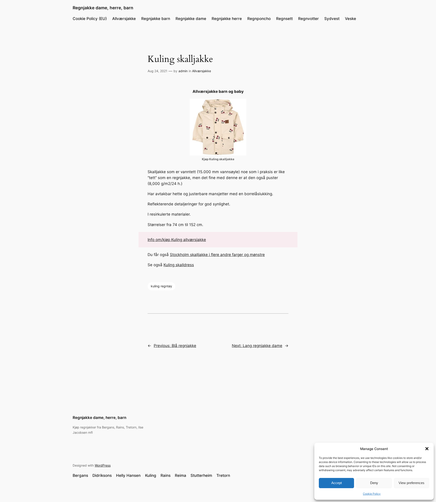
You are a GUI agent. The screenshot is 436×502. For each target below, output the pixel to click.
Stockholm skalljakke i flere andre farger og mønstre (217, 254)
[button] (427, 448)
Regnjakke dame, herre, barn (103, 7)
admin (183, 71)
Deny (374, 483)
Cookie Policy (372, 493)
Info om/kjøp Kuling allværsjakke (177, 239)
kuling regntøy (161, 286)
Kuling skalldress (179, 265)
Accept (336, 483)
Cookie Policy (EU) (90, 18)
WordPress (103, 465)
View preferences (411, 483)
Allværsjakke (201, 71)
